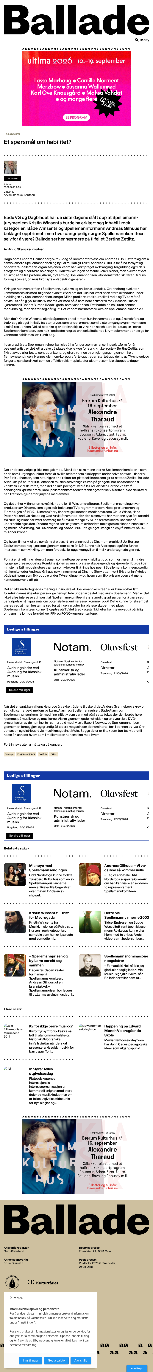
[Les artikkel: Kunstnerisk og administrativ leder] (74, 662)
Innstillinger (136, 1368)
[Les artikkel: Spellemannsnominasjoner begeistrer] (114, 976)
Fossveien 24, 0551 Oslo (95, 1253)
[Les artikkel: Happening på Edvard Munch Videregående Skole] (114, 1039)
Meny (144, 40)
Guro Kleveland (14, 1253)
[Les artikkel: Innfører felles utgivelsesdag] (39, 1086)
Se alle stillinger (19, 692)
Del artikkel (12, 178)
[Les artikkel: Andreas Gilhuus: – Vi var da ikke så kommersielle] (114, 880)
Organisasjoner (26, 756)
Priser (54, 756)
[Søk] (137, 40)
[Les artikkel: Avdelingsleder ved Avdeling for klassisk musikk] (27, 662)
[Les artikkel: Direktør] (121, 662)
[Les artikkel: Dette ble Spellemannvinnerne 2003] (114, 926)
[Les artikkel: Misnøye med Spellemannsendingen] (39, 880)
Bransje (9, 756)
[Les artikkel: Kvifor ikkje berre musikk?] (39, 1039)
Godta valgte (56, 1360)
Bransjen (13, 134)
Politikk (43, 756)
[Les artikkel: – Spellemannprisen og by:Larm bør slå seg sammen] (39, 976)
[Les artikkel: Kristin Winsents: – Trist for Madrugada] (39, 926)
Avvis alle (80, 1360)
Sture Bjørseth (13, 1265)
